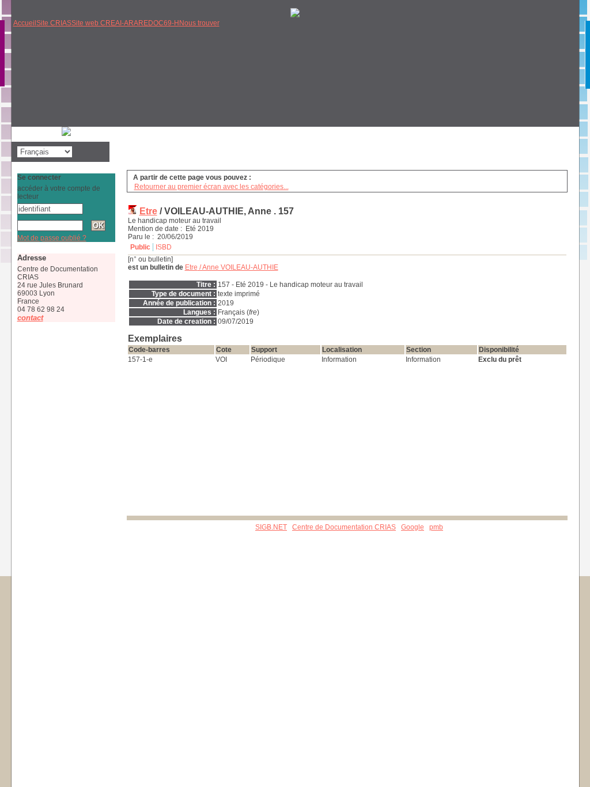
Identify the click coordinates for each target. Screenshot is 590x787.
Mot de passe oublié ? (51, 238)
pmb (436, 527)
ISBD (164, 247)
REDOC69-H (158, 23)
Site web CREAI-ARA (104, 23)
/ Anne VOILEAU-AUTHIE (231, 267)
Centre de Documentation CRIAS (344, 527)
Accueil (24, 23)
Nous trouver (199, 23)
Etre (148, 211)
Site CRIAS (53, 23)
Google (412, 527)
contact (30, 317)
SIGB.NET (271, 527)
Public (140, 247)
